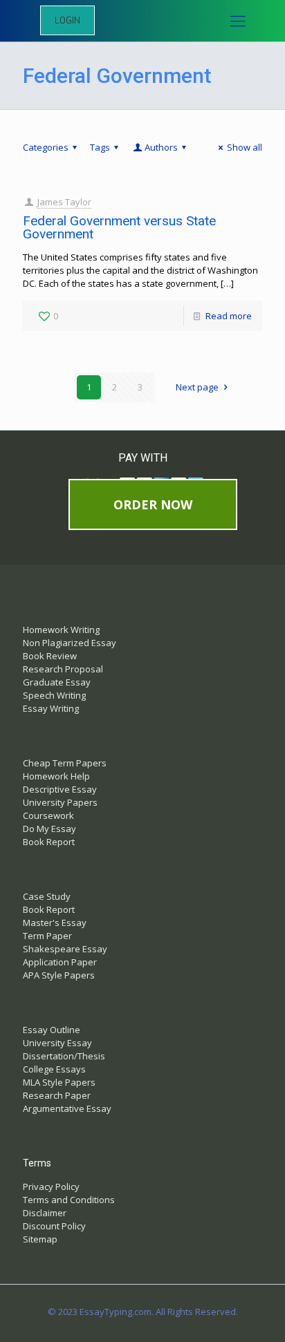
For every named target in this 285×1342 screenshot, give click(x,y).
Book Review (50, 656)
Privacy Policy (51, 1186)
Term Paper (47, 935)
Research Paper (57, 1095)
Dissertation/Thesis (64, 1056)
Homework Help (56, 776)
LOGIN (67, 20)
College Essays (54, 1069)
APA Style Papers (59, 975)
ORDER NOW (152, 504)
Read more (228, 316)
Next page (197, 387)
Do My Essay (49, 828)
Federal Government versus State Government (119, 227)
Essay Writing (51, 708)
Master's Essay (54, 922)
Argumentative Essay (67, 1108)
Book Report (49, 841)
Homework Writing (61, 629)
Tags (100, 147)
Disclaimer (44, 1213)
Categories (45, 147)
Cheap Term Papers (65, 763)
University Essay (57, 1043)
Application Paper (60, 962)
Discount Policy (54, 1226)
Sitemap (40, 1239)
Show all (244, 147)
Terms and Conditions (69, 1199)
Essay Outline (51, 1029)
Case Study (47, 896)
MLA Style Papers (59, 1082)
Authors (161, 147)
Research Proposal (63, 669)
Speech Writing (54, 695)
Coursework (48, 815)
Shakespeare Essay (65, 949)
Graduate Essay (57, 682)
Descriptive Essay (60, 789)
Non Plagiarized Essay (69, 642)
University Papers (60, 802)
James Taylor (64, 202)
